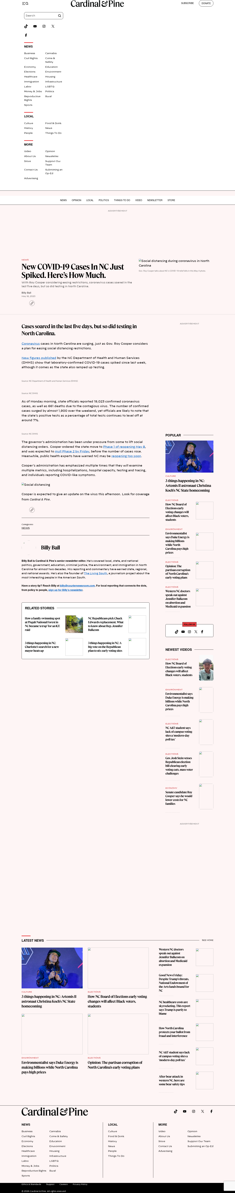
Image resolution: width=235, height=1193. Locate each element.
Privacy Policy (80, 1184)
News (48, 128)
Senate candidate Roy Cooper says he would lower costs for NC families (178, 798)
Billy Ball (26, 292)
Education (51, 67)
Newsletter (52, 156)
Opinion (50, 151)
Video (27, 151)
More (162, 1124)
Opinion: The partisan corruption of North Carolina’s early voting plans (177, 572)
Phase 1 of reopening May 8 (124, 447)
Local (90, 200)
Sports (28, 105)
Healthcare (30, 77)
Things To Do (53, 133)
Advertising (31, 178)
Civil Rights (31, 58)
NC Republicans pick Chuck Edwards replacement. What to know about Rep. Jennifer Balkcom (105, 624)
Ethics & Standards (31, 1184)
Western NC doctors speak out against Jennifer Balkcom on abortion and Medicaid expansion (178, 598)
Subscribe (187, 3)
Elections (29, 72)
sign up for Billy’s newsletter (65, 590)
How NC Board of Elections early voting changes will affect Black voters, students (177, 512)
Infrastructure (53, 82)
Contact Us (31, 170)
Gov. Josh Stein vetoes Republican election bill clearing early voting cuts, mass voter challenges (179, 765)
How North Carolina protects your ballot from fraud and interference (174, 1032)
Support (50, 1184)
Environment (53, 72)
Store (27, 161)
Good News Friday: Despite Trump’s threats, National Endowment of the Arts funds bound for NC (174, 982)
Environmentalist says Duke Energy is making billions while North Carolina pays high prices (177, 543)
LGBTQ (49, 87)
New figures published (39, 358)
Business (29, 53)
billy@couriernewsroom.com (77, 585)
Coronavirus (31, 343)
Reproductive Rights (34, 1171)
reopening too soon (126, 456)
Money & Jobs (33, 91)
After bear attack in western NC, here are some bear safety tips (172, 1080)
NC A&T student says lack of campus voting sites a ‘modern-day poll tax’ (178, 733)
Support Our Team (199, 1141)
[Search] (59, 15)
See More (207, 940)
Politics (49, 91)
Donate (206, 3)
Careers (63, 1184)
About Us (30, 156)
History (28, 128)
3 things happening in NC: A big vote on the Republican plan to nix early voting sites (105, 647)
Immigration (31, 82)
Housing (50, 77)
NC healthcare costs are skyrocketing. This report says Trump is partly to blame (174, 1007)
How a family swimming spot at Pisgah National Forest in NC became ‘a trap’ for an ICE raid (42, 624)
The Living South (95, 573)
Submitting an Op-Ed (200, 1146)
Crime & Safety (58, 1136)
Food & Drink (53, 123)
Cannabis (51, 53)
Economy (30, 67)
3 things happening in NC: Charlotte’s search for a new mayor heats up (42, 647)
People (28, 133)
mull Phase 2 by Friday (72, 451)
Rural (48, 96)
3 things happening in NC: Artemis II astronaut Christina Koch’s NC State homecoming (188, 486)
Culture (28, 123)
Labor (27, 87)
